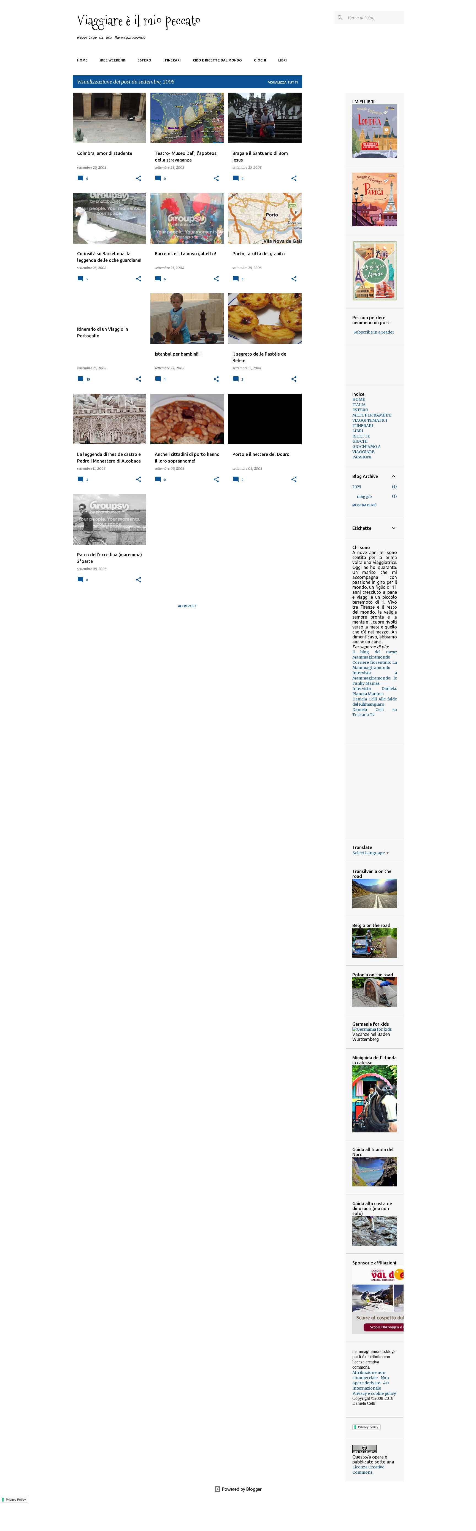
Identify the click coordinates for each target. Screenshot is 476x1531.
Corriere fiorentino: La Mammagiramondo (374, 665)
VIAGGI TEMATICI (369, 420)
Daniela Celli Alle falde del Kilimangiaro (374, 702)
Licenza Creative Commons (368, 1470)
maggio (364, 496)
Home (82, 60)
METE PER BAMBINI (371, 415)
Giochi (260, 60)
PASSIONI (361, 457)
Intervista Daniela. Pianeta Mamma (374, 691)
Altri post (187, 606)
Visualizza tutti (283, 82)
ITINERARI (362, 425)
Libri (282, 60)
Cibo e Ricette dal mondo (217, 60)
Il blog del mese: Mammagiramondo (374, 654)
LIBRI (357, 430)
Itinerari (172, 60)
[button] (138, 178)
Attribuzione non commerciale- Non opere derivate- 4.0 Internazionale (370, 1380)
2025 (356, 486)
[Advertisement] (187, 651)
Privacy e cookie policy (374, 1393)
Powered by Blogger (241, 1489)
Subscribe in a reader (373, 332)
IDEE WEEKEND (112, 60)
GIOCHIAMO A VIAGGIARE (366, 449)
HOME (358, 399)
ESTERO (144, 60)
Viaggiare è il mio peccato (139, 20)
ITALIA (359, 404)
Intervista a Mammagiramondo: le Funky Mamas (374, 678)
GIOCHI (359, 441)
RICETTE (361, 436)
